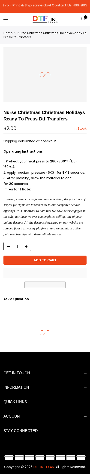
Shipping (10, 141)
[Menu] (12, 19)
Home (8, 33)
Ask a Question (16, 299)
